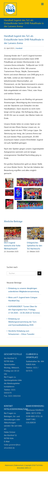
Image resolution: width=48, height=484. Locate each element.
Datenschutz (18, 465)
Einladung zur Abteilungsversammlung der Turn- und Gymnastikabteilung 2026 (22, 322)
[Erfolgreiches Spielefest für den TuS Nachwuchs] (35, 228)
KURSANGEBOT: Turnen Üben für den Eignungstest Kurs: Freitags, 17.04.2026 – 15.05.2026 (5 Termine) (24, 309)
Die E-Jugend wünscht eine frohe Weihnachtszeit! (12, 245)
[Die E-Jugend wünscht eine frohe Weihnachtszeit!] (12, 228)
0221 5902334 (14, 396)
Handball (19, 48)
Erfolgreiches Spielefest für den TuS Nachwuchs (34, 245)
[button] (6, 240)
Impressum (9, 465)
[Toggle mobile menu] (42, 4)
